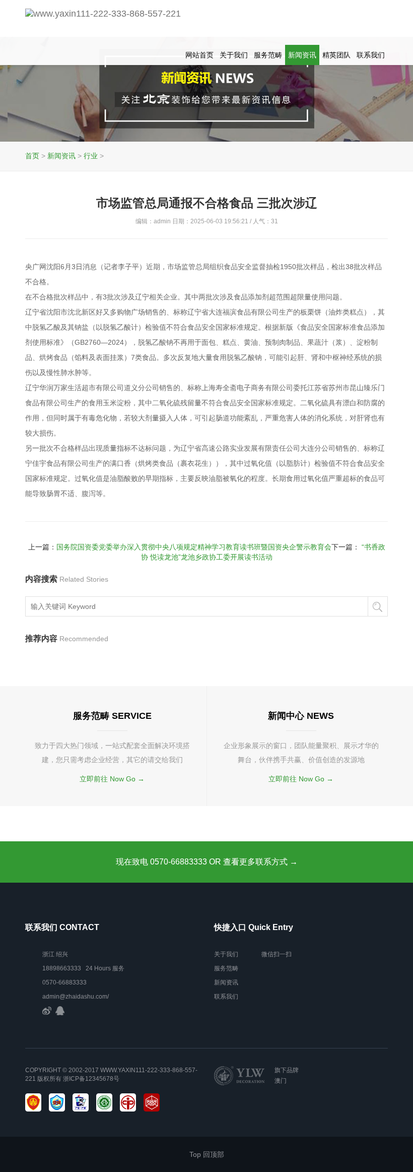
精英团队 (336, 55)
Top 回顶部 (206, 1154)
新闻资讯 (302, 55)
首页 (32, 156)
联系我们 (371, 55)
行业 (91, 156)
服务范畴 (268, 55)
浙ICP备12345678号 (91, 1078)
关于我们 (234, 55)
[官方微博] (46, 1010)
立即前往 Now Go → (112, 779)
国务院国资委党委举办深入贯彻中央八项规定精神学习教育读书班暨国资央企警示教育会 (193, 547)
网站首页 (199, 55)
